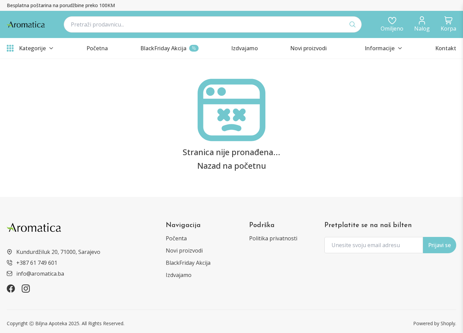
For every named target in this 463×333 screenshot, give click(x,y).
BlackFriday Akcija (188, 262)
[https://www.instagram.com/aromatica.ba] (26, 288)
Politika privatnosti (273, 238)
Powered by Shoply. (434, 323)
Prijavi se (439, 245)
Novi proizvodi (184, 250)
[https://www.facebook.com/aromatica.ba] (11, 288)
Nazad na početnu (231, 165)
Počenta (176, 238)
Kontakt (445, 48)
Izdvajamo (179, 275)
